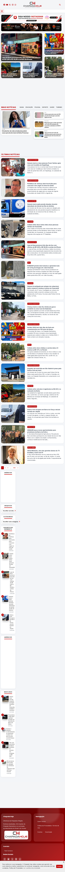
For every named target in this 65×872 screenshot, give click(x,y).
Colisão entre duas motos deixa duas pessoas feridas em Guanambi (42, 225)
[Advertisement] (33, 92)
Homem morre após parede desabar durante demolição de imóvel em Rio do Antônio (42, 205)
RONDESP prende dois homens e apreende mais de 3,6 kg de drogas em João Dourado (43, 267)
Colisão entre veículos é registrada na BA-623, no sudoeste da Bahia (44, 390)
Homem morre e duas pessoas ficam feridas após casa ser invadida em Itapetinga (44, 164)
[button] (4, 47)
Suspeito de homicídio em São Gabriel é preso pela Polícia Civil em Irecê (44, 369)
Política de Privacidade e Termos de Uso (48, 827)
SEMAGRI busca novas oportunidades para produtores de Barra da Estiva (41, 431)
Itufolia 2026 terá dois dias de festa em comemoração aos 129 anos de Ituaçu (40, 328)
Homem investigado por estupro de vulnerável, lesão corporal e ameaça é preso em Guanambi (43, 287)
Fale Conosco (8, 851)
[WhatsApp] (19, 859)
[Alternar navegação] (2, 11)
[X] (12, 859)
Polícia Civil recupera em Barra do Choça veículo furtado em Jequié (43, 410)
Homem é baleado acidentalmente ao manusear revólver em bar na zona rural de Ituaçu (10, 733)
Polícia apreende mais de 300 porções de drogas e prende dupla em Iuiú (52, 116)
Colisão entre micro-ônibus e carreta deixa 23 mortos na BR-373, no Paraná (42, 349)
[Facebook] (16, 859)
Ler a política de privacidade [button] (31, 868)
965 (14, 468)
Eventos (39, 832)
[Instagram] (4, 859)
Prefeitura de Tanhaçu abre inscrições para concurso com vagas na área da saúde (42, 184)
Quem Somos (41, 821)
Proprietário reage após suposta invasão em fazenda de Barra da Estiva (11, 719)
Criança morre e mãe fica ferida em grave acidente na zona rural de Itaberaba (41, 308)
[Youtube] (8, 859)
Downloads (48, 832)
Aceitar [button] (59, 866)
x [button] (63, 862)
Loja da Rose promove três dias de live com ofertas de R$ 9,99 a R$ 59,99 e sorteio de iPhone (44, 246)
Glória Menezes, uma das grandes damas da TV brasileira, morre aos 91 (43, 451)
